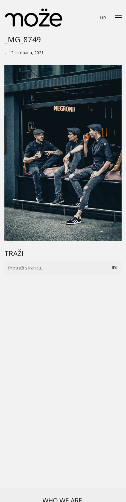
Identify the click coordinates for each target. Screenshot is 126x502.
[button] (118, 17)
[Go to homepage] (33, 17)
